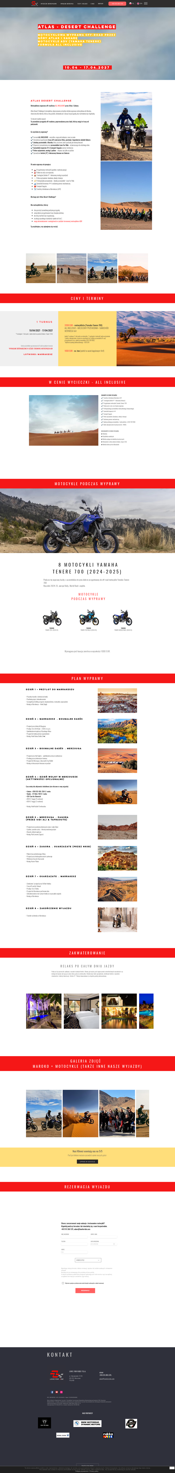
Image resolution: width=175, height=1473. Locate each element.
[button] (146, 3)
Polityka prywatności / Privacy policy (86, 1471)
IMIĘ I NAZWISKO (65, 1234)
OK (172, 1468)
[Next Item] (145, 268)
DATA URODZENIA (95, 1241)
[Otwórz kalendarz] (114, 1244)
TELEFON (63, 1241)
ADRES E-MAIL (94, 1234)
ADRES (63, 1249)
